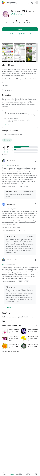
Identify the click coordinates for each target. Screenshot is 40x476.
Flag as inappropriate (10, 351)
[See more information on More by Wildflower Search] (36, 325)
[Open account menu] (37, 2)
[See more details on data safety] (8, 125)
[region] (20, 22)
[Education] (7, 90)
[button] (19, 23)
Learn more (11, 115)
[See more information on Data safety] (36, 95)
